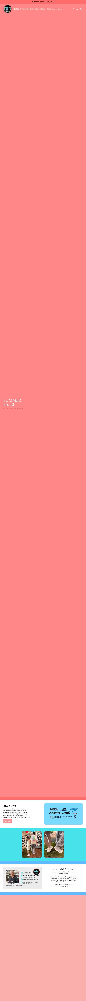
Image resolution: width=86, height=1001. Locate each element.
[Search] (73, 9)
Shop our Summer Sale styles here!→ (13, 408)
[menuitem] (59, 9)
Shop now (7, 821)
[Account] (77, 9)
